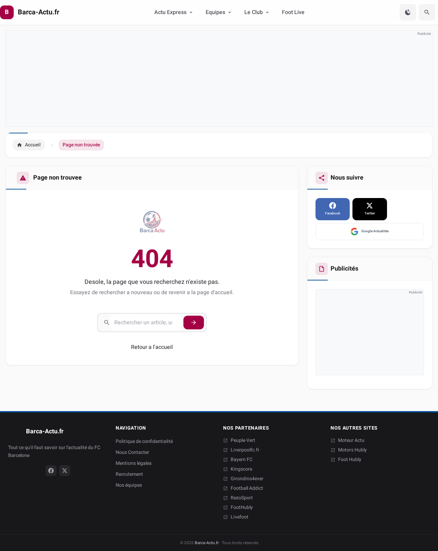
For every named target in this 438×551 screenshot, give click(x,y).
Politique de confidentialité (144, 441)
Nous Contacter (132, 452)
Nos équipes (129, 485)
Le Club (253, 12)
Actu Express (170, 12)
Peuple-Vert (243, 440)
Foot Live (293, 12)
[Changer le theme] (408, 12)
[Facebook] (51, 470)
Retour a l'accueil (152, 347)
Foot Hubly (349, 459)
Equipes (215, 12)
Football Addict (247, 488)
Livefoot (239, 517)
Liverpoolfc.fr (245, 450)
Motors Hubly (352, 450)
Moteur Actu (351, 440)
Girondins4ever (247, 478)
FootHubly (242, 507)
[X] (64, 470)
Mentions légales (134, 463)
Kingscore (241, 469)
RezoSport (242, 498)
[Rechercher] (427, 12)
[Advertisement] (211, 79)
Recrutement (129, 474)
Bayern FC (242, 459)
